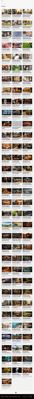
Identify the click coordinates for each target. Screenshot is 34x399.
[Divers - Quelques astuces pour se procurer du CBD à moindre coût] (6, 370)
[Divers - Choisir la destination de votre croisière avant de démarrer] (6, 280)
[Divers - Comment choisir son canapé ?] (17, 280)
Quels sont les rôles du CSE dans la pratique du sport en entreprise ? (16, 195)
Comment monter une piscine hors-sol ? (16, 139)
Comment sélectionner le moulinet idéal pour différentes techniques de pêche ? (16, 17)
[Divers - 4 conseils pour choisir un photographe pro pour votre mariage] (27, 235)
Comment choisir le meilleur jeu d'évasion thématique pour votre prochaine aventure (27, 73)
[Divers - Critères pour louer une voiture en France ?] (17, 224)
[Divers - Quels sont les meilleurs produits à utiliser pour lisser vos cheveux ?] (6, 179)
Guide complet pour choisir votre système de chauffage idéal (27, 83)
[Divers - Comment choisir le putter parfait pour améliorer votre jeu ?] (27, 45)
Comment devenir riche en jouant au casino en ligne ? (6, 386)
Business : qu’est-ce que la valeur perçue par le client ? (27, 128)
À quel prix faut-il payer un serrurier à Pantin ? (17, 296)
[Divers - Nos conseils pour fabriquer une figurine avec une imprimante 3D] (17, 370)
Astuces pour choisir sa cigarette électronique (16, 240)
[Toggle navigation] (2, 1)
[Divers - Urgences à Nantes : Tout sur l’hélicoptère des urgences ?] (17, 347)
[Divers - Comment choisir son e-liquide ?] (6, 123)
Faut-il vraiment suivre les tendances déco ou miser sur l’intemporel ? (6, 16)
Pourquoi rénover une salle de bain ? (27, 150)
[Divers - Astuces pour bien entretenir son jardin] (27, 291)
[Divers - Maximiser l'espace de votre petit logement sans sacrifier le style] (17, 56)
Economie (2, 396)
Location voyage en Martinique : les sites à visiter (16, 330)
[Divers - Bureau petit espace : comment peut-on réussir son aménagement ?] (6, 157)
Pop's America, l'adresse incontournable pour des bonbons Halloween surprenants (17, 95)
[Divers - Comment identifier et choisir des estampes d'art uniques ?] (6, 56)
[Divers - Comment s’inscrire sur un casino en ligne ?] (17, 258)
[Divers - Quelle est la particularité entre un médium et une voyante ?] (6, 347)
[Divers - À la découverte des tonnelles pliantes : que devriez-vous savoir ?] (17, 314)
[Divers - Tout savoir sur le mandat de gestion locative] (17, 157)
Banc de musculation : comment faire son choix (6, 217)
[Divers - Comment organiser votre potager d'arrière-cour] (27, 314)
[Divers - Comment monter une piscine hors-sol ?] (17, 134)
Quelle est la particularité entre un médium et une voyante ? (6, 353)
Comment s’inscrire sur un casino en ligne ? (16, 262)
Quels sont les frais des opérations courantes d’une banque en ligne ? (27, 307)
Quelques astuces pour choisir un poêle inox (27, 262)
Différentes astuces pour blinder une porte (27, 251)
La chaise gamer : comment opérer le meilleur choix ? (16, 274)
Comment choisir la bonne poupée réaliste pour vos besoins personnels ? (27, 62)
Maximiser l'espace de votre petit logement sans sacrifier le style (16, 61)
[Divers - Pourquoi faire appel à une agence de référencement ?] (6, 112)
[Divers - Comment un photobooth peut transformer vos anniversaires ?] (17, 45)
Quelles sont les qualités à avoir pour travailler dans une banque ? (27, 363)
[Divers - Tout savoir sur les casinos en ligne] (27, 370)
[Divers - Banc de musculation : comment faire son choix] (6, 213)
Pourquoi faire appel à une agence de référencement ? (6, 117)
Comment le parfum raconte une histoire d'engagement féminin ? (6, 49)
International (7, 396)
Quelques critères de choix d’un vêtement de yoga (16, 217)
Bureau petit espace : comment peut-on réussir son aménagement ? (6, 162)
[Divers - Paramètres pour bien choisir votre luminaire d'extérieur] (27, 213)
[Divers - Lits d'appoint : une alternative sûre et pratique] (27, 157)
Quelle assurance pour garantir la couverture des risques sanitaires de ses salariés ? (27, 140)
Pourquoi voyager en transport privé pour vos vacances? (17, 206)
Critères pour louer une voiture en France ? (16, 229)
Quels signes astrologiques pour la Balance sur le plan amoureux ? (16, 364)
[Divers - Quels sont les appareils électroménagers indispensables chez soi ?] (17, 168)
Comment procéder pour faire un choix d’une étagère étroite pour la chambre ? (6, 308)
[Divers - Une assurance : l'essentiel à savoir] (27, 347)
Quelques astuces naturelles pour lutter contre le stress (27, 206)
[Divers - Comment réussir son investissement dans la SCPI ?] (27, 280)
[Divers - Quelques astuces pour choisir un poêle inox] (27, 258)
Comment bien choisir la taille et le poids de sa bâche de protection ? (16, 38)
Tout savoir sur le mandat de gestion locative (15, 161)
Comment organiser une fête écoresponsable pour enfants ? (27, 27)
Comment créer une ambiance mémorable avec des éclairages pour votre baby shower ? (27, 39)
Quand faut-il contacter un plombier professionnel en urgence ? (6, 174)
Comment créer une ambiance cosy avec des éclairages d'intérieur (6, 83)
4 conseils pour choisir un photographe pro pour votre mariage (27, 240)
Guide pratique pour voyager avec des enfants (16, 105)
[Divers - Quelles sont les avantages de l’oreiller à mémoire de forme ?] (6, 325)
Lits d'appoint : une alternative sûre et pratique (26, 161)
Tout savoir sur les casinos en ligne (26, 374)
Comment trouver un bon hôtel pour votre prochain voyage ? (27, 330)
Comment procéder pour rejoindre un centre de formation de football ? (16, 185)
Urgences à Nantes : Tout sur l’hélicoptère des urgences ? (16, 352)
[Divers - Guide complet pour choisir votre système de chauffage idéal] (27, 78)
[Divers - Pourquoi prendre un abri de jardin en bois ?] (6, 291)
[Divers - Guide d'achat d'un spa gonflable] (6, 336)
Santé (10, 396)
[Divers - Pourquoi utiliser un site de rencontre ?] (27, 224)
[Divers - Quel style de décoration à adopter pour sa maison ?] (6, 314)
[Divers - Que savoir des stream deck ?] (27, 101)
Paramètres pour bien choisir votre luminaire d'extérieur (27, 217)
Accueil (2, 3)
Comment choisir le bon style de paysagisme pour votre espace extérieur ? (6, 28)
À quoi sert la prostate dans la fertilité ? (16, 128)
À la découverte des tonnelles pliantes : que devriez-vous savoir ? (16, 318)
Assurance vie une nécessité (5, 363)
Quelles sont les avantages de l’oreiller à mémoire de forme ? (6, 330)
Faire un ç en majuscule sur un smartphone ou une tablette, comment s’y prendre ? (6, 263)
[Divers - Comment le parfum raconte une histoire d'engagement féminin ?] (6, 45)
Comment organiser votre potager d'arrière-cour (27, 318)
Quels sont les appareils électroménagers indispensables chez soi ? (16, 174)
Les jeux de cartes (26, 340)
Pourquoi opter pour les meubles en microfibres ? (16, 251)
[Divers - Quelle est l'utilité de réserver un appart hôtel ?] (17, 336)
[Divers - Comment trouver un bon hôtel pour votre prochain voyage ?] (27, 325)
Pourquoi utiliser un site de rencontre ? (27, 229)
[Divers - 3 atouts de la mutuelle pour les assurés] (6, 269)
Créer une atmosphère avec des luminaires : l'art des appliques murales (6, 73)
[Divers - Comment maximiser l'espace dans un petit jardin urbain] (17, 67)
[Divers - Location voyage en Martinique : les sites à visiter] (17, 325)
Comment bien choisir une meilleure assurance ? (16, 307)
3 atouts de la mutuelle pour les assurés (6, 273)
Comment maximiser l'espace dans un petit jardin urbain (16, 72)
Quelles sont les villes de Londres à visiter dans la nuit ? (27, 195)
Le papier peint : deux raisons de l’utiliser (27, 273)
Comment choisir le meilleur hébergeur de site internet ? (6, 206)
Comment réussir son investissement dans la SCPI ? (27, 285)
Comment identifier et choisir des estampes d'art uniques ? (6, 61)
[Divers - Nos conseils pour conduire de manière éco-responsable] (6, 224)
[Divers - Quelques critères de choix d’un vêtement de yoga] (17, 213)
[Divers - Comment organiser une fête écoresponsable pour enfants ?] (27, 22)
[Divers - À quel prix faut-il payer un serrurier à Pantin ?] (17, 291)
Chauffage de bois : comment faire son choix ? (5, 251)
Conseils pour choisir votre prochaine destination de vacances (17, 83)
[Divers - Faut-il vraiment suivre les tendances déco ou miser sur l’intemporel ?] (6, 11)
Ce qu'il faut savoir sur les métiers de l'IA (6, 240)
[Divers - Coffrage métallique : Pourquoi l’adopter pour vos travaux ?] (6, 134)
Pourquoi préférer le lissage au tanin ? (27, 173)
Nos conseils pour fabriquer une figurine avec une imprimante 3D (16, 375)
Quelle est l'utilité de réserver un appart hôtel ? (17, 341)
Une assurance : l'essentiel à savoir (26, 352)
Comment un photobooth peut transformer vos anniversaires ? (15, 50)
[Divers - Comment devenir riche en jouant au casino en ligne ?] (6, 381)
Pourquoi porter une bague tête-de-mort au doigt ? (16, 117)
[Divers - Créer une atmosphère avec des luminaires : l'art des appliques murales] (6, 67)
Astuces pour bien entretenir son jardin (27, 296)
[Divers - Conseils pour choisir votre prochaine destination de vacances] (17, 78)
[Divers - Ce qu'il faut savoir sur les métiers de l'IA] (6, 235)
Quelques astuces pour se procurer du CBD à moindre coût (6, 374)
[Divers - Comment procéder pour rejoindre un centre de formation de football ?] (17, 179)
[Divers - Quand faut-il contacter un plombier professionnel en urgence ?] (6, 168)
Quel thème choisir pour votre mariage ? (17, 150)
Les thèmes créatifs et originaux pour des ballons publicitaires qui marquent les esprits (27, 95)
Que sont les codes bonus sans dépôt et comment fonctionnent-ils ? (6, 196)
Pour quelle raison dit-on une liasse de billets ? (27, 184)
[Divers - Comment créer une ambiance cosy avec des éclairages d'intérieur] (6, 78)
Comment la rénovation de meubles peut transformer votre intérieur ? (6, 39)
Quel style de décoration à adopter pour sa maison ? (6, 318)
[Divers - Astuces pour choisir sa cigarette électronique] (17, 235)
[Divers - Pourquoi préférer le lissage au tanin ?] (27, 168)
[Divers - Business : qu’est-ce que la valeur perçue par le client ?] (27, 123)
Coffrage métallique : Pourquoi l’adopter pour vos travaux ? (6, 139)
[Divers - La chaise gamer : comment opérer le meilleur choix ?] (17, 269)
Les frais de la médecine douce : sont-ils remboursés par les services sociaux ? (27, 118)
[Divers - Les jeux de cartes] (27, 336)
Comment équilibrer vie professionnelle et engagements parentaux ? (17, 28)
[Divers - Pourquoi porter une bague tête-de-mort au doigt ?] (17, 112)
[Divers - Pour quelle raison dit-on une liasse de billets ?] (27, 179)
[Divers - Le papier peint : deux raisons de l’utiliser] (27, 269)
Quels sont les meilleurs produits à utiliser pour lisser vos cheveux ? (6, 184)
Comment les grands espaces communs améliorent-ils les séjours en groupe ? (27, 17)
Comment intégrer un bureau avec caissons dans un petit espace (6, 94)
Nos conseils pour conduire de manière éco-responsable (6, 229)
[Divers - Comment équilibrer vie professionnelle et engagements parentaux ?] (17, 22)
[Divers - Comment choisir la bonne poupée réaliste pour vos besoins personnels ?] (27, 56)
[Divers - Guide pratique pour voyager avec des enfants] (17, 101)
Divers (19, 396)
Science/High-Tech (14, 396)
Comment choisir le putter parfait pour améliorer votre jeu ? (27, 49)
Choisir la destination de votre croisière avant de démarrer (6, 285)
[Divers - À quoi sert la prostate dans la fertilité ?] (17, 123)
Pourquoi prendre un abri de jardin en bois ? (6, 296)
